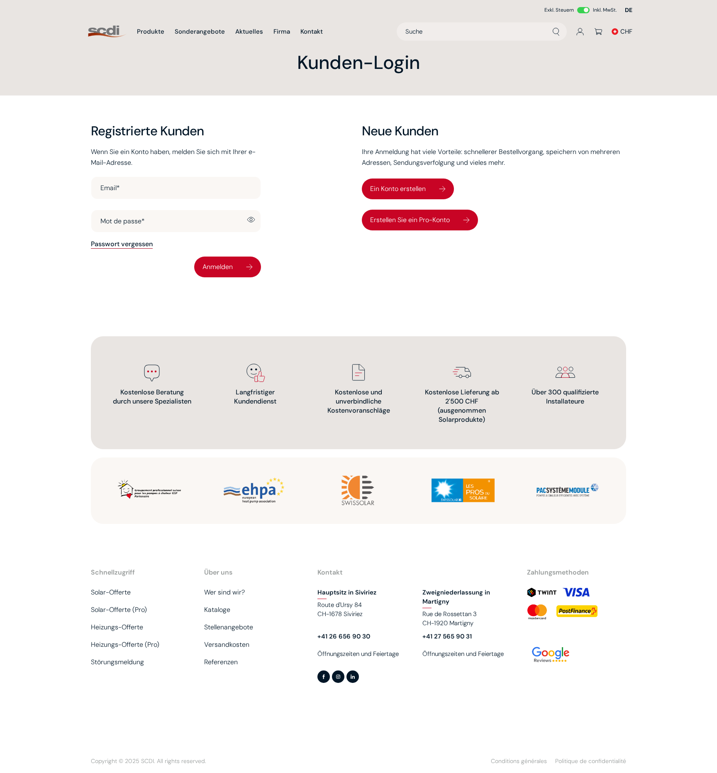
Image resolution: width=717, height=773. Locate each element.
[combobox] (482, 31)
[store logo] (107, 31)
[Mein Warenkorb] (598, 32)
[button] (628, 10)
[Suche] (556, 32)
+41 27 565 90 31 (447, 636)
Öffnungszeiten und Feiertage (358, 654)
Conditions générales (519, 761)
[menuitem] (150, 31)
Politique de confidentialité (590, 761)
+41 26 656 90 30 (343, 636)
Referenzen (221, 662)
